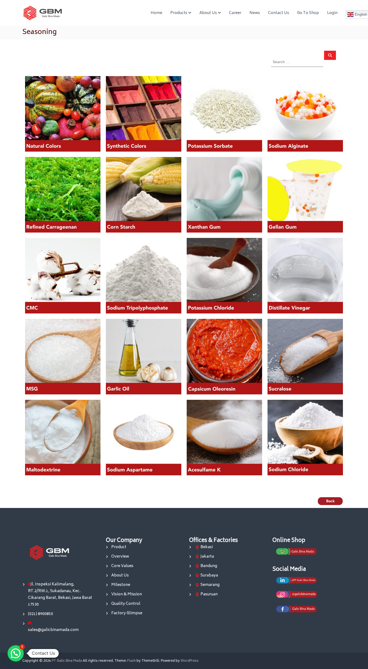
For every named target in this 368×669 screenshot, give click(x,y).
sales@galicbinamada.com (53, 630)
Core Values (122, 566)
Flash (131, 661)
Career (235, 13)
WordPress (189, 661)
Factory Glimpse (126, 613)
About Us (208, 13)
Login (332, 13)
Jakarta (207, 556)
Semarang (210, 585)
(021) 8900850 (40, 614)
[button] (16, 653)
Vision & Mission (126, 594)
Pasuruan (209, 594)
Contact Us (278, 13)
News (254, 13)
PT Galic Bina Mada (67, 661)
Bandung (208, 566)
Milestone (120, 585)
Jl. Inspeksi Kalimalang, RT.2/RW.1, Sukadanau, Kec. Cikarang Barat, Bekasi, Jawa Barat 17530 (60, 594)
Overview (120, 556)
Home (156, 13)
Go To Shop (308, 13)
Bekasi (206, 547)
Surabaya (209, 575)
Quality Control (125, 603)
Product (118, 547)
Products (178, 13)
